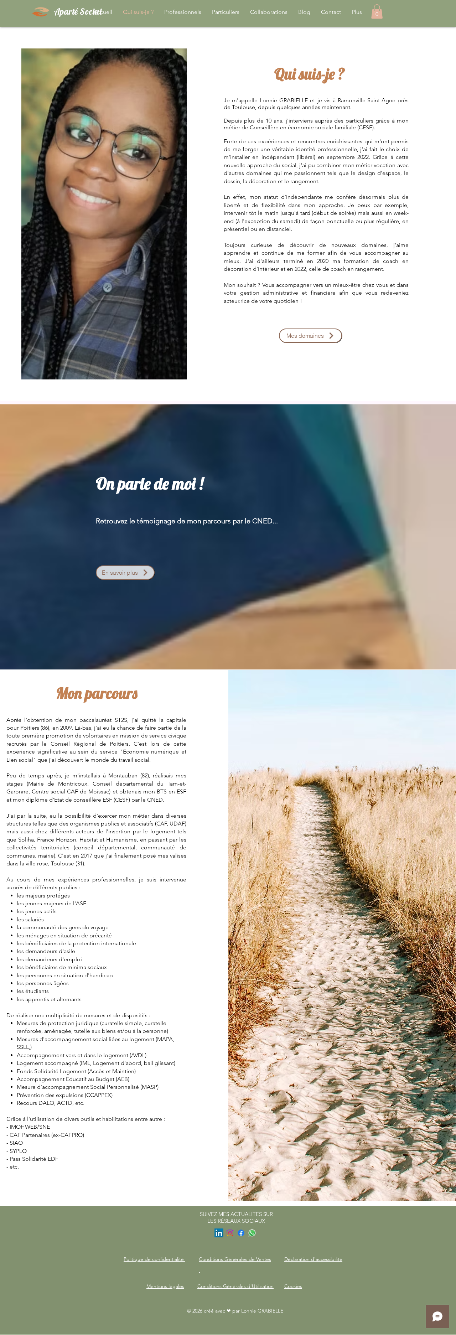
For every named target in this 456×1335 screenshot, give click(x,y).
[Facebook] (241, 1232)
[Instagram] (230, 1232)
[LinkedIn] (218, 1232)
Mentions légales (165, 1286)
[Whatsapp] (252, 1232)
